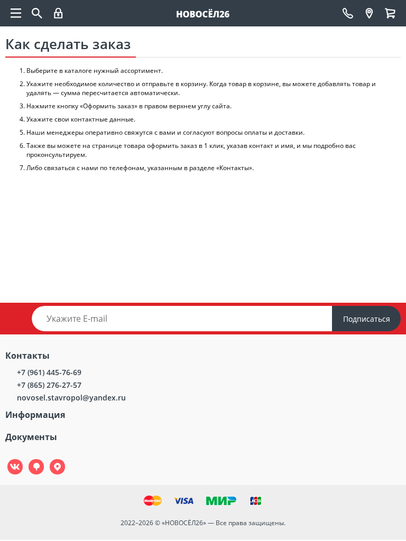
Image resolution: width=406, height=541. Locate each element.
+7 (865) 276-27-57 (49, 385)
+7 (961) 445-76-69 (49, 372)
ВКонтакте (9, 459)
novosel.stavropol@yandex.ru (71, 398)
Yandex (51, 459)
